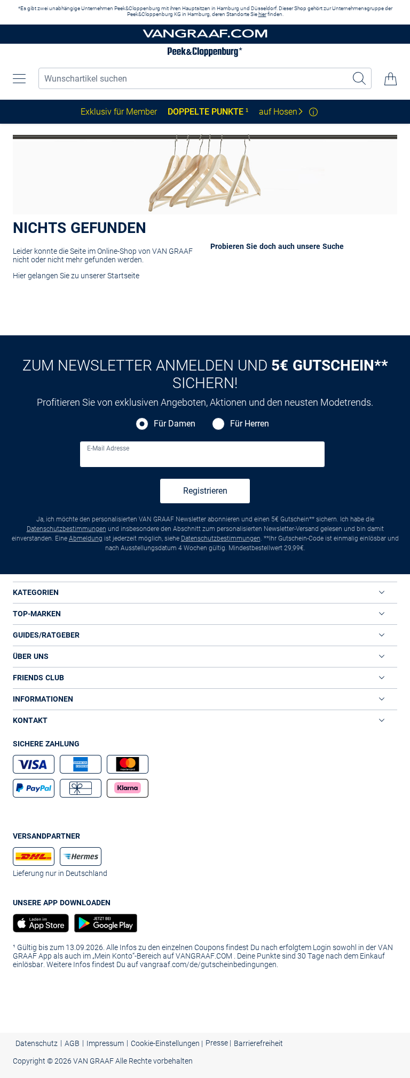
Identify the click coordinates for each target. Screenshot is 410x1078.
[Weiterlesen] (313, 112)
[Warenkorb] (390, 79)
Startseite (123, 275)
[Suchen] (360, 78)
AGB (72, 1043)
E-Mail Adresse (108, 448)
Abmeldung (85, 538)
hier (262, 14)
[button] (19, 79)
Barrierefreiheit (258, 1043)
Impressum (105, 1043)
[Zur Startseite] (205, 34)
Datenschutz (36, 1043)
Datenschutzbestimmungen (66, 529)
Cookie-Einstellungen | (167, 1043)
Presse (218, 1043)
